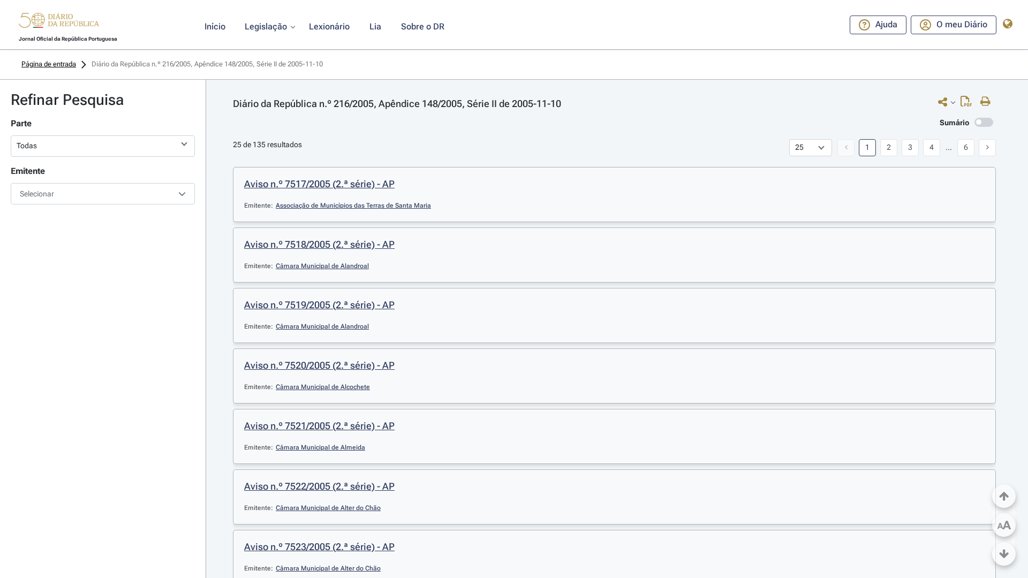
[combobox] (103, 193)
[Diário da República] (59, 23)
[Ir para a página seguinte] (987, 147)
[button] (59, 22)
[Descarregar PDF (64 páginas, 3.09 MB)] (969, 104)
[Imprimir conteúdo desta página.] (988, 101)
